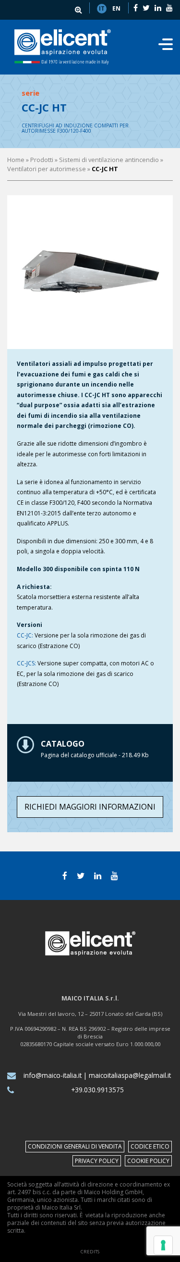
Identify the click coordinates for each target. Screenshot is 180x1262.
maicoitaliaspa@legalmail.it (130, 1075)
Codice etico (150, 1146)
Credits (90, 1252)
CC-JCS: (26, 663)
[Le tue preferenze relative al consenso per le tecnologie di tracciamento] (163, 1245)
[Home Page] (62, 47)
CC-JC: (25, 635)
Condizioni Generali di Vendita (75, 1146)
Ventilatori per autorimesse (46, 168)
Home (15, 159)
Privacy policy (97, 1161)
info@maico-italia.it (53, 1075)
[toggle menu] (165, 47)
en (116, 8)
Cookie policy (148, 1161)
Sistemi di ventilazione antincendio (109, 159)
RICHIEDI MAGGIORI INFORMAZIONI (90, 806)
